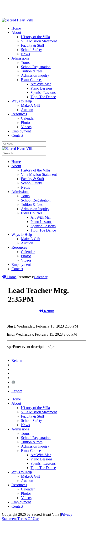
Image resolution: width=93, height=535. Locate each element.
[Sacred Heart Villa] (17, 20)
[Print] (13, 382)
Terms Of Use (28, 519)
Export (16, 391)
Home (11, 277)
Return (48, 311)
